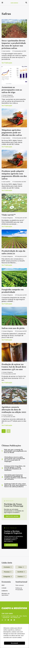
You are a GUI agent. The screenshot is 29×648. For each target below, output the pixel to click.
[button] (2, 3)
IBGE (3, 585)
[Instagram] (5, 620)
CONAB (4, 588)
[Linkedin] (14, 620)
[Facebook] (8, 620)
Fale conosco (20, 585)
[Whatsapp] (2, 620)
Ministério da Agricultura (5, 594)
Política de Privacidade (19, 588)
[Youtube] (11, 620)
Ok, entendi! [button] (14, 643)
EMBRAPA (5, 591)
